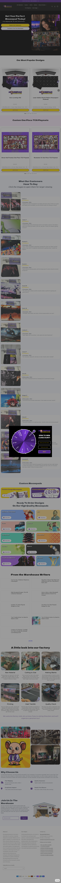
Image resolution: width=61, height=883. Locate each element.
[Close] (50, 427)
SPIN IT (44, 451)
